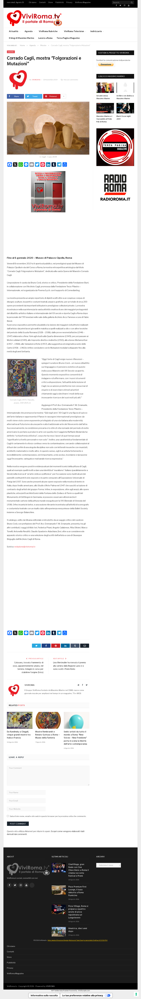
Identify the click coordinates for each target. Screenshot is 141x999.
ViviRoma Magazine (82, 2)
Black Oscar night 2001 (123, 118)
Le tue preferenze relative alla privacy (82, 995)
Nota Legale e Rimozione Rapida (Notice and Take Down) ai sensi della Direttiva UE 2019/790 (78, 940)
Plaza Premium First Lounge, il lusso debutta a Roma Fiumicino (77, 891)
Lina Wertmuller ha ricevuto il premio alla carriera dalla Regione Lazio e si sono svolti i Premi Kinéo (69, 666)
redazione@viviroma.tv (24, 546)
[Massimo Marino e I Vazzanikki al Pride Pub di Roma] (105, 108)
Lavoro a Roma (45, 38)
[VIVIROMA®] (34, 18)
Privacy (69, 2)
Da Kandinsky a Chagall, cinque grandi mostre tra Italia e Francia (18, 735)
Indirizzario (96, 31)
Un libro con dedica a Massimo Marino (125, 97)
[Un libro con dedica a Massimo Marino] (125, 87)
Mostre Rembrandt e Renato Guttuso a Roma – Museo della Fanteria (47, 735)
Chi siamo (32, 2)
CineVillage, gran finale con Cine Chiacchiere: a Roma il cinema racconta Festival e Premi (78, 870)
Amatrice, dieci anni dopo (77, 930)
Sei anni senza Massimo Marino (103, 97)
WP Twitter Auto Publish (60, 991)
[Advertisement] (48, 233)
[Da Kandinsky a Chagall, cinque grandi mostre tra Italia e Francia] (19, 720)
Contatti (42, 2)
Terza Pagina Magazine (68, 38)
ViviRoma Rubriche (48, 31)
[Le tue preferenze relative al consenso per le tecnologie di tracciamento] (136, 994)
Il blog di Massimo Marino (21, 38)
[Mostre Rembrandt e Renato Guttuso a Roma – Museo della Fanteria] (48, 720)
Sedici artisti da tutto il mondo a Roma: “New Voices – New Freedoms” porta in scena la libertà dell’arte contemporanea (75, 738)
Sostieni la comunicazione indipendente (113, 60)
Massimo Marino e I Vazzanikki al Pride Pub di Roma (104, 119)
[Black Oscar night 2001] (125, 108)
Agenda (28, 31)
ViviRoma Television (74, 31)
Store (50, 2)
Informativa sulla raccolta (44, 995)
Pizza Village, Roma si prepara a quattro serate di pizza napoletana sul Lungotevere (78, 912)
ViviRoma (36, 80)
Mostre (11, 52)
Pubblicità (59, 2)
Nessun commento (71, 80)
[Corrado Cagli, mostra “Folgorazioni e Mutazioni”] (48, 128)
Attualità (13, 31)
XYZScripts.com (84, 991)
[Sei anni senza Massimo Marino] (105, 87)
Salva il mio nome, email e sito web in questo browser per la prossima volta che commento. (48, 816)
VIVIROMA (50, 986)
